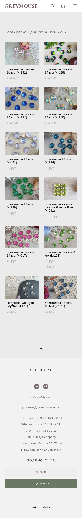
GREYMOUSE (21, 6)
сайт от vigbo (41, 507)
